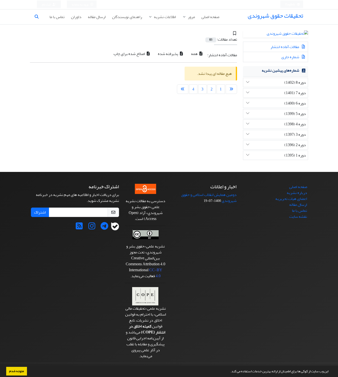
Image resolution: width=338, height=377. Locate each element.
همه (194, 53)
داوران (76, 17)
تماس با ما (57, 17)
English (290, 4)
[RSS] (79, 227)
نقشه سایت (298, 216)
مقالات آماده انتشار (285, 47)
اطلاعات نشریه (164, 17)
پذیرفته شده (168, 53)
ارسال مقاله (97, 17)
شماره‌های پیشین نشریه (280, 70)
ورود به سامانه (80, 4)
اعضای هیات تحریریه (291, 198)
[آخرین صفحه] (182, 89)
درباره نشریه (297, 192)
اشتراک (40, 212)
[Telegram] (104, 227)
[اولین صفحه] (231, 89)
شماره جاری (290, 57)
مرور (191, 17)
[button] (229, 372)
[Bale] (115, 227)
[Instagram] (92, 227)
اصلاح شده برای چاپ (130, 53)
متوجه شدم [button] (16, 371)
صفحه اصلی (210, 17)
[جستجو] (38, 17)
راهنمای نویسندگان (127, 17)
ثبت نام (46, 4)
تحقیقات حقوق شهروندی (275, 16)
